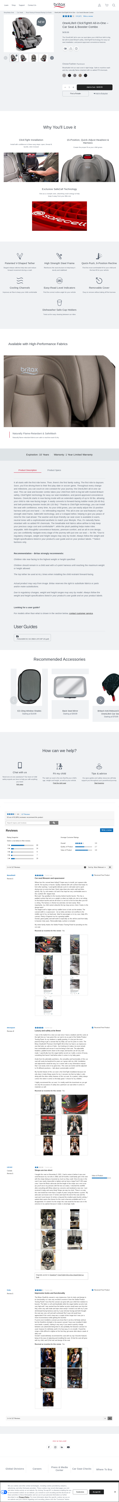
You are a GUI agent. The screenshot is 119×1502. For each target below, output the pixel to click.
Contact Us (32, 5)
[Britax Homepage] (59, 5)
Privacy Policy (24, 1497)
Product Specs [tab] (54, 470)
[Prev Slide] (100, 700)
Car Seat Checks (81, 1468)
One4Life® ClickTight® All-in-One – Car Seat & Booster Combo (74, 12)
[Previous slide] (5, 58)
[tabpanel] (59, 512)
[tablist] (59, 470)
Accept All (96, 1492)
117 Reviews (26, 814)
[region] (59, 1492)
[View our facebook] (48, 1447)
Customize (80, 1492)
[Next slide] (52, 58)
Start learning (99, 783)
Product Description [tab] (27, 470)
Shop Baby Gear (9, 12)
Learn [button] (6, 5)
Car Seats (20, 12)
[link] (11, 814)
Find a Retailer (75, 93)
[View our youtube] (68, 1447)
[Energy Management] (70, 48)
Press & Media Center (59, 1468)
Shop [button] (13, 5)
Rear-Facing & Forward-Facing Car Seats (38, 12)
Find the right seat (59, 783)
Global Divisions (15, 1468)
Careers (37, 1468)
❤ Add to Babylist (101, 94)
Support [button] (22, 5)
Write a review (88, 16)
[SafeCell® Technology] (76, 48)
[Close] (115, 1491)
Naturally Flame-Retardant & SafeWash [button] (34, 433)
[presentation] (48, 944)
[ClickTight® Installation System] (65, 48)
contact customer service (81, 613)
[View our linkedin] (62, 1447)
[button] (99, 5)
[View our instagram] (55, 1447)
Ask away (19, 784)
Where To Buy (104, 1469)
